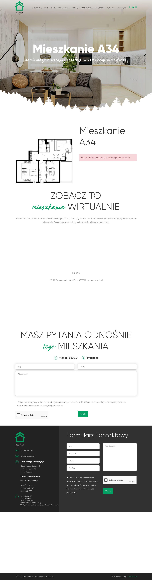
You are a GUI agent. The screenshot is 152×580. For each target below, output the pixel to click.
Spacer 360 (37, 8)
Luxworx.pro (132, 576)
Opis (46, 8)
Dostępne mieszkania (81, 8)
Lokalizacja (64, 8)
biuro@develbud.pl (27, 456)
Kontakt (110, 8)
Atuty (53, 8)
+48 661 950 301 (26, 451)
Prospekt (100, 8)
